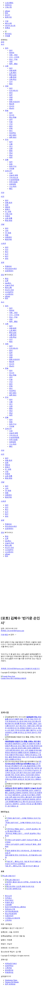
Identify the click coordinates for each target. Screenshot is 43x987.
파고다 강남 (9, 290)
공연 (11, 119)
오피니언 (8, 171)
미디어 (11, 115)
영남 (11, 153)
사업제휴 (8, 905)
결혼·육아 (12, 137)
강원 (11, 148)
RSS (6, 13)
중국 (11, 93)
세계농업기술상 (11, 963)
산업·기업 (8, 214)
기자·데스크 (13, 177)
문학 (11, 128)
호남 (11, 155)
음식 (11, 131)
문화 (6, 110)
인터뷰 (11, 168)
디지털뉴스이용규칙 (12, 918)
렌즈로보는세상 (11, 268)
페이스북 (8, 23)
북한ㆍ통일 (13, 64)
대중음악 (8, 237)
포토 (2, 262)
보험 (6, 205)
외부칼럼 (12, 184)
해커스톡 (8, 287)
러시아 (11, 106)
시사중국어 (9, 294)
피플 (6, 160)
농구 (6, 254)
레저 (11, 126)
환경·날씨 (12, 75)
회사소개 (8, 896)
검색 (2, 42)
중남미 (11, 108)
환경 (6, 279)
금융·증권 (8, 203)
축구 (6, 252)
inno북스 (8, 283)
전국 (6, 139)
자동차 (7, 216)
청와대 (11, 53)
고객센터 (8, 920)
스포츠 (3, 243)
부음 (11, 164)
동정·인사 (12, 166)
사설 (11, 173)
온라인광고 (9, 900)
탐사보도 (8, 34)
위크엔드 (12, 133)
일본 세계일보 (10, 984)
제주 (11, 157)
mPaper (7, 11)
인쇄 (2, 634)
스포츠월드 (9, 3)
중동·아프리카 (14, 102)
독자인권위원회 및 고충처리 (15, 907)
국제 (6, 86)
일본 (11, 95)
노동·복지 (12, 73)
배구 (6, 256)
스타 (6, 230)
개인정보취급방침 (11, 911)
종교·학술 (12, 117)
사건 (11, 81)
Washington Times (11, 980)
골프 (6, 258)
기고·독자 (12, 186)
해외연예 (8, 239)
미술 (11, 122)
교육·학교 (12, 79)
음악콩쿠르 (9, 970)
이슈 (2, 192)
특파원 (11, 104)
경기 (11, 146)
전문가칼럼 (13, 182)
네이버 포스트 (10, 25)
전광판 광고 (9, 902)
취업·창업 (8, 220)
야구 (6, 249)
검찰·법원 (12, 70)
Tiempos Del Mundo (12, 982)
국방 (11, 61)
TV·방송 (8, 233)
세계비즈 (8, 5)
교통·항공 (12, 77)
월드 (11, 189)
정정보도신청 (10, 909)
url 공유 (11, 634)
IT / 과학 (8, 211)
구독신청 (8, 7)
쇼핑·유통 (8, 218)
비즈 (2, 196)
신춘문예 (8, 968)
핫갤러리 (8, 266)
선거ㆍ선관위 (14, 57)
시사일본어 (9, 292)
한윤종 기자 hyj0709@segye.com (12, 631)
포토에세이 (9, 271)
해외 (11, 84)
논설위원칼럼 (14, 180)
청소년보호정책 (11, 913)
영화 (6, 235)
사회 (6, 66)
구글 (6, 21)
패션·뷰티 (12, 135)
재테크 (7, 207)
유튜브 (7, 28)
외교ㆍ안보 (13, 59)
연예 (2, 224)
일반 (11, 50)
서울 (11, 144)
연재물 (7, 36)
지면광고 (8, 898)
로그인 (7, 15)
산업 (6, 471)
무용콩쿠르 (9, 972)
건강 (11, 124)
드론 (6, 281)
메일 (6, 634)
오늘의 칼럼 (13, 175)
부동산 (7, 209)
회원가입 (8, 17)
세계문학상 (9, 966)
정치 (6, 48)
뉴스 (2, 44)
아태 (11, 97)
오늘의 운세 (9, 285)
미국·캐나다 (13, 90)
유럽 (11, 99)
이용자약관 (9, 916)
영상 (2, 275)
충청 (11, 151)
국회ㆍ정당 (13, 55)
